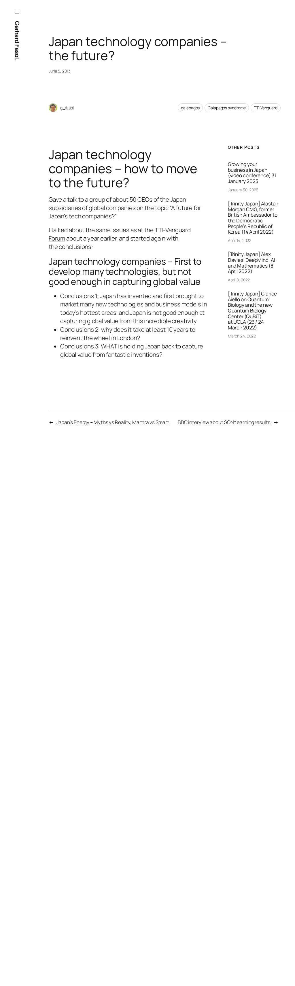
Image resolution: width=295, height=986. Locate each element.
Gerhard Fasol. (17, 40)
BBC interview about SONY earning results (224, 422)
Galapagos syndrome (227, 107)
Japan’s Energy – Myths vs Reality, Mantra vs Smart (112, 422)
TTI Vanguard (265, 107)
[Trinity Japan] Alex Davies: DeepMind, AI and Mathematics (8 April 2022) (251, 262)
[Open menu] (17, 12)
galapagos (190, 107)
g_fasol (67, 107)
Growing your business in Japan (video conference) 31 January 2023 (252, 172)
